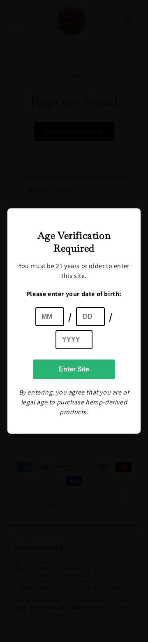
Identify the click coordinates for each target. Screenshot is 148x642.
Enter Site (74, 369)
